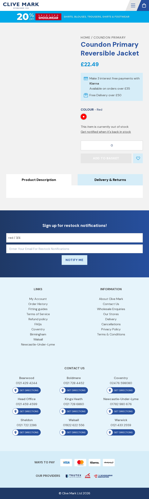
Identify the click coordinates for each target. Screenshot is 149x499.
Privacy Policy (111, 329)
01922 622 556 (73, 425)
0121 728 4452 (73, 383)
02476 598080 (121, 383)
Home (85, 37)
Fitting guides (38, 309)
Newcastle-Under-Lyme (38, 344)
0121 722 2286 (27, 425)
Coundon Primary (110, 37)
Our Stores (111, 314)
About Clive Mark (111, 299)
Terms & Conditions (111, 334)
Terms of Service (38, 314)
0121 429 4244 (26, 383)
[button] (133, 5)
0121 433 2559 (121, 425)
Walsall (38, 339)
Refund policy (38, 319)
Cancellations (111, 324)
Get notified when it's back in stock (106, 132)
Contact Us (111, 304)
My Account (38, 299)
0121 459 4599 (26, 404)
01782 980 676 (121, 404)
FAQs (38, 324)
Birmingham (38, 334)
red (84, 117)
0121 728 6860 (73, 404)
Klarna (94, 83)
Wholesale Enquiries (111, 309)
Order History (38, 304)
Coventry (38, 329)
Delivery (111, 319)
